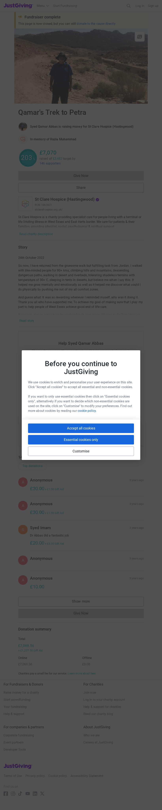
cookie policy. (87, 411)
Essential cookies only (81, 440)
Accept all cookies (81, 428)
